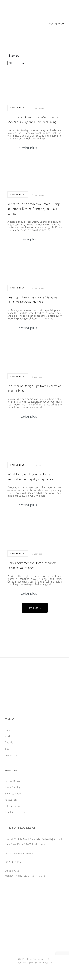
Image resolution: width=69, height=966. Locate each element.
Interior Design (12, 781)
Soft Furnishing (12, 806)
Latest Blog (17, 107)
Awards (9, 742)
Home (8, 730)
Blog (7, 748)
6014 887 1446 (13, 861)
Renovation (11, 799)
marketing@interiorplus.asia (19, 852)
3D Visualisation (13, 793)
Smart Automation (15, 812)
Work (7, 736)
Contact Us (11, 755)
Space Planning (12, 787)
